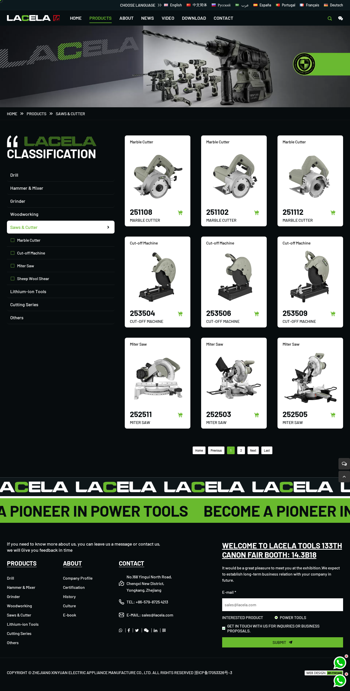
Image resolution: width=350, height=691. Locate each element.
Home (12, 113)
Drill (14, 175)
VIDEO (168, 18)
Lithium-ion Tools (28, 291)
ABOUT (126, 18)
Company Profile (77, 578)
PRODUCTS (100, 18)
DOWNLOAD (194, 18)
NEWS (147, 18)
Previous (216, 450)
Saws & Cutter (70, 113)
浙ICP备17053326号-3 (213, 672)
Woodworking (24, 214)
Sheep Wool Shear (33, 278)
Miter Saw (25, 265)
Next (253, 450)
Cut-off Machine (31, 252)
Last (267, 450)
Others (16, 317)
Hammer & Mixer (26, 188)
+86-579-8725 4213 (152, 601)
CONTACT (223, 18)
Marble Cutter (28, 240)
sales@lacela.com (157, 614)
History (69, 596)
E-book (69, 614)
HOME (76, 18)
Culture (69, 605)
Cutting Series (24, 304)
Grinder (17, 201)
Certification (74, 587)
